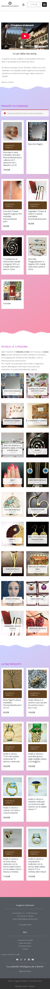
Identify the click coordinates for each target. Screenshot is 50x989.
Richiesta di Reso (25, 946)
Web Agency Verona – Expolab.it (25, 986)
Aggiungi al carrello (10, 146)
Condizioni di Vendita (25, 940)
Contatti (25, 949)
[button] (44, 4)
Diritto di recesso (25, 943)
